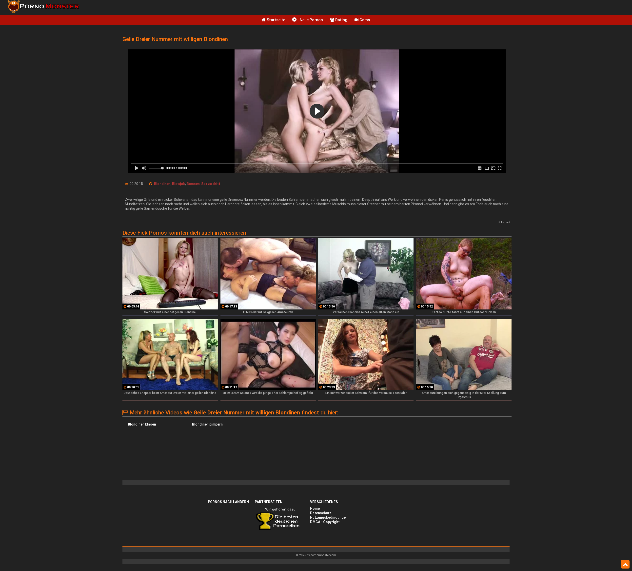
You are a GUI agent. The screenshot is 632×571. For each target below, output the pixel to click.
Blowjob (178, 184)
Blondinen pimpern (207, 424)
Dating (340, 20)
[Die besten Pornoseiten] (279, 530)
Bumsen (193, 184)
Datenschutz (320, 513)
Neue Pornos (311, 20)
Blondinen (162, 184)
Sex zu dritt (210, 184)
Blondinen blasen (142, 424)
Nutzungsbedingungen (329, 517)
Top (625, 564)
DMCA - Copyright (325, 522)
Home (315, 508)
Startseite (275, 20)
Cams (364, 20)
